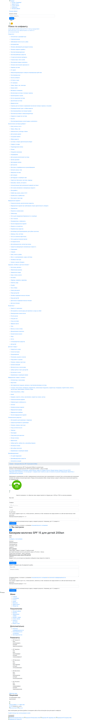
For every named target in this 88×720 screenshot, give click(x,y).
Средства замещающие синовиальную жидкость (23, 246)
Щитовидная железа (16, 162)
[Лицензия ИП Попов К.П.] (15, 719)
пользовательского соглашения (39, 577)
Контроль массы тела (16, 170)
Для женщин (14, 175)
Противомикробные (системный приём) (21, 111)
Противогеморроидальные (18, 52)
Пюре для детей (15, 293)
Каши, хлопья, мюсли (16, 275)
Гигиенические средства (14, 417)
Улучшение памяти (15, 136)
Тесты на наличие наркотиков (18, 236)
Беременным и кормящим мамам (19, 375)
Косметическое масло (16, 334)
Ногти (12, 339)
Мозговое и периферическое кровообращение (23, 167)
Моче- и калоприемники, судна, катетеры (21, 257)
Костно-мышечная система (18, 98)
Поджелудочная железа (17, 146)
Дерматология (14, 103)
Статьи (14, 599)
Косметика (11, 305)
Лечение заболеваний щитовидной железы (22, 47)
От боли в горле (15, 80)
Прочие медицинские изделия (18, 223)
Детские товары (12, 346)
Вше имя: (11, 497)
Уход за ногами (15, 321)
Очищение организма (16, 152)
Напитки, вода (14, 282)
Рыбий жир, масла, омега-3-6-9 (19, 193)
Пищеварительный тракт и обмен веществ (22, 108)
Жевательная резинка (16, 269)
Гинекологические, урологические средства (22, 203)
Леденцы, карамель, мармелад (19, 280)
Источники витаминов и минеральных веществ (23, 187)
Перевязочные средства (17, 228)
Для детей (13, 344)
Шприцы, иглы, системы (17, 234)
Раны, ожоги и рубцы (16, 254)
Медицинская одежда (16, 409)
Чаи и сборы (14, 287)
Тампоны (13, 430)
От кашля (13, 70)
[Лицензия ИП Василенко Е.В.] (16, 717)
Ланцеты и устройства (17, 226)
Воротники (13, 382)
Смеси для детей (15, 290)
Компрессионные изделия (17, 407)
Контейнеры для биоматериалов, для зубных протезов (25, 231)
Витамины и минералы (16, 90)
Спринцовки (14, 249)
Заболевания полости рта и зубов (19, 41)
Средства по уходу (16, 349)
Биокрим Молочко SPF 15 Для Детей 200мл (26, 463)
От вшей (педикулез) (16, 456)
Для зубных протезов (16, 448)
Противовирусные (15, 75)
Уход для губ (14, 318)
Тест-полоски (14, 218)
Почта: (11, 507)
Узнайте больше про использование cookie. (19, 713)
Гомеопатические (15, 39)
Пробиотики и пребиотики (17, 195)
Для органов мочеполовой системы (20, 157)
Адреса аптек (15, 4)
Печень (12, 149)
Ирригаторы (14, 440)
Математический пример (15, 516)
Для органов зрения (16, 134)
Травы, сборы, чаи (15, 129)
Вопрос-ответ (16, 623)
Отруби (13, 285)
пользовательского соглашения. (39, 525)
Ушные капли (14, 88)
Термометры (14, 208)
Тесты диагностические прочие (19, 239)
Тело (12, 326)
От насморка (14, 82)
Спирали (13, 252)
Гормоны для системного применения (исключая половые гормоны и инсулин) (31, 105)
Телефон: (11, 502)
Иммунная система (16, 172)
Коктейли (13, 277)
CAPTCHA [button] (12, 512)
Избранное (14, 7)
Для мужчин (14, 164)
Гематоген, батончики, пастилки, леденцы (21, 180)
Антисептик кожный (16, 461)
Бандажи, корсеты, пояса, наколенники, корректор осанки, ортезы (28, 397)
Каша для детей (15, 298)
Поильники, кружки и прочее (18, 357)
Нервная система (15, 67)
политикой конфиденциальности (57, 577)
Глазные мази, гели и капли (18, 59)
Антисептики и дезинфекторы (18, 36)
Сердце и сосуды (15, 144)
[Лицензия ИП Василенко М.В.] (32, 717)
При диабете (14, 190)
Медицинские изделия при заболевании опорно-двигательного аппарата (29, 205)
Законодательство (17, 634)
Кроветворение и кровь (17, 95)
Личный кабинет (17, 611)
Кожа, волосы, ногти (16, 126)
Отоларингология (15, 241)
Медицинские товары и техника (16, 377)
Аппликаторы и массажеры (18, 380)
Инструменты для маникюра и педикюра (21, 420)
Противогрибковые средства (18, 54)
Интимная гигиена (15, 445)
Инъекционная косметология (18, 313)
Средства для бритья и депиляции (20, 422)
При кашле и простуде (16, 198)
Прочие (13, 118)
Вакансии (15, 602)
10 (18, 32)
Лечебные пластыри (16, 259)
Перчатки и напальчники (17, 211)
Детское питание (15, 303)
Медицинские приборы (17, 412)
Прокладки (13, 432)
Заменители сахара (16, 272)
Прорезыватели (15, 354)
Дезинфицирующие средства (18, 458)
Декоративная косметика (17, 331)
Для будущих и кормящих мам (19, 177)
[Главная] (17, 1)
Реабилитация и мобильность (18, 402)
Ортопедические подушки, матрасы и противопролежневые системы (29, 385)
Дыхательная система (16, 100)
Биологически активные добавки (16, 123)
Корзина (15, 612)
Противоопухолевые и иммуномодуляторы (22, 113)
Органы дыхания (15, 159)
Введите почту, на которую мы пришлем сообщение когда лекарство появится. (29, 558)
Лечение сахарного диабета (18, 49)
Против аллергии (15, 77)
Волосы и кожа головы (17, 328)
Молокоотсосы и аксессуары (18, 367)
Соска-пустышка (15, 351)
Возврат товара (17, 617)
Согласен (11, 715)
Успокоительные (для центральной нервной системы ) (25, 185)
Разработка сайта (17, 706)
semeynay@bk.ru (13, 704)
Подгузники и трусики (16, 359)
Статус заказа (15, 5)
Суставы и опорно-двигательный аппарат (21, 141)
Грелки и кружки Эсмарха (17, 262)
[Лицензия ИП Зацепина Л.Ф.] (48, 717)
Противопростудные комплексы (19, 62)
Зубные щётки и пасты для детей (19, 369)
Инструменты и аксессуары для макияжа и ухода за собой (26, 310)
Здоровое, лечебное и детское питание (18, 264)
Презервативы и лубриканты (18, 221)
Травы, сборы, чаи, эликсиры (18, 85)
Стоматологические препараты (19, 57)
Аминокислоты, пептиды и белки (19, 131)
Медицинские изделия (14, 200)
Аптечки (13, 404)
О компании (16, 598)
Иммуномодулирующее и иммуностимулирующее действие (26, 72)
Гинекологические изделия (18, 399)
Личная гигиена (15, 438)
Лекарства (11, 34)
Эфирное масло (15, 323)
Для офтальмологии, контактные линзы (21, 244)
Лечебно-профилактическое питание (20, 295)
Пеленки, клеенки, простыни (18, 362)
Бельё (12, 394)
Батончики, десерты (16, 267)
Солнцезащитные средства (18, 341)
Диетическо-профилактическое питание (21, 300)
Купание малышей (15, 364)
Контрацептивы (15, 44)
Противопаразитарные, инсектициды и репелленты (24, 121)
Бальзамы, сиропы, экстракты (18, 182)
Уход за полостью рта (16, 427)
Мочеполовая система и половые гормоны (22, 93)
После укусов (14, 316)
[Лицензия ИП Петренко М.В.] (64, 717)
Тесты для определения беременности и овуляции (24, 216)
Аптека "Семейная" (17, 2)
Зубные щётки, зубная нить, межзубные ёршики (23, 443)
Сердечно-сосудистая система (19, 116)
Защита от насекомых (16, 308)
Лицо (12, 336)
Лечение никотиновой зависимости (20, 64)
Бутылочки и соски (16, 372)
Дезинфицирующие (13, 453)
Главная (11, 463)
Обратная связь (13, 693)
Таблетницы (14, 213)
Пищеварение (14, 154)
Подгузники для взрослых (17, 435)
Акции (14, 601)
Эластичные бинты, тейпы (17, 391)
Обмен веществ (15, 139)
